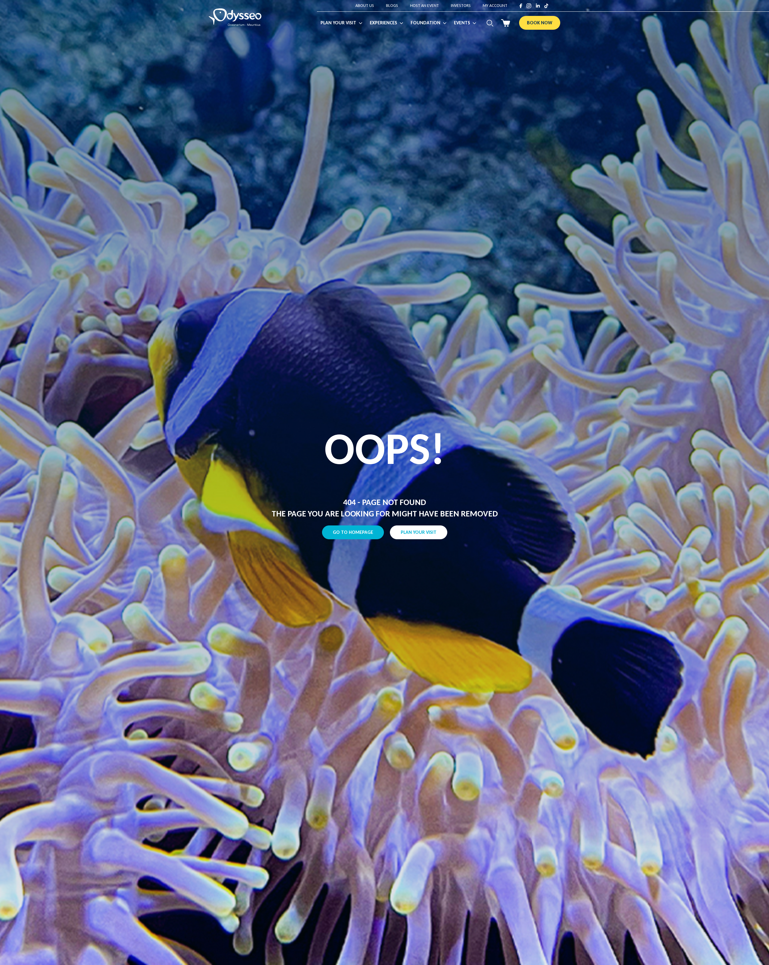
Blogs (392, 5)
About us (364, 5)
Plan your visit (418, 532)
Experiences (383, 23)
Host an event (424, 5)
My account (495, 5)
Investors (461, 5)
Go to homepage (353, 532)
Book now (539, 23)
